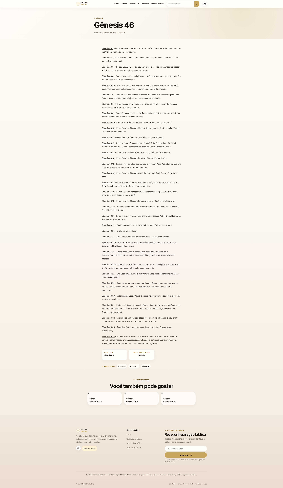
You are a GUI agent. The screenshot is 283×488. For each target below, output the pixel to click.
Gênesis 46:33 (108, 327)
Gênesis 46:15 (108, 164)
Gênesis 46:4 (108, 76)
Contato (172, 484)
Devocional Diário (134, 439)
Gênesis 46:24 (108, 236)
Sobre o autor (89, 448)
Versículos (145, 4)
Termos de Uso (201, 484)
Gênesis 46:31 (108, 305)
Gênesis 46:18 (108, 192)
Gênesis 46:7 (107, 104)
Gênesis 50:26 (95, 401)
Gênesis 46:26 (108, 252)
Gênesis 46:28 (108, 274)
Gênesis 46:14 (108, 158)
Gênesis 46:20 (108, 206)
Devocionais (134, 4)
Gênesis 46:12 (108, 143)
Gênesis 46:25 (108, 242)
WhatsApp (134, 366)
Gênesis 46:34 (108, 336)
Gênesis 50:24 (169, 401)
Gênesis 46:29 (108, 283)
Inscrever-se (186, 455)
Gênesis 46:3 (108, 67)
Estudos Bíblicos (134, 447)
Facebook (121, 366)
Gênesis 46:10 (108, 128)
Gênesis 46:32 (108, 318)
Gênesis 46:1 (107, 48)
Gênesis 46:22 (108, 225)
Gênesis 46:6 (108, 95)
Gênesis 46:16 (108, 173)
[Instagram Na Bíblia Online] (204, 4)
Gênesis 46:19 (108, 201)
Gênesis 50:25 (132, 401)
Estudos (124, 4)
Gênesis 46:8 (108, 113)
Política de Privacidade (185, 484)
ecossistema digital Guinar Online (118, 475)
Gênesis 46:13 (108, 152)
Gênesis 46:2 (107, 57)
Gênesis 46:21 (108, 216)
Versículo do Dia (134, 443)
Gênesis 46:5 (107, 85)
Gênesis (99, 18)
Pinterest (145, 366)
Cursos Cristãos (157, 4)
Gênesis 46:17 (108, 182)
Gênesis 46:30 (108, 296)
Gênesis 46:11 (108, 137)
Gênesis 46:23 (108, 231)
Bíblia (116, 4)
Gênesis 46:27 (108, 264)
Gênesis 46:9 (108, 122)
